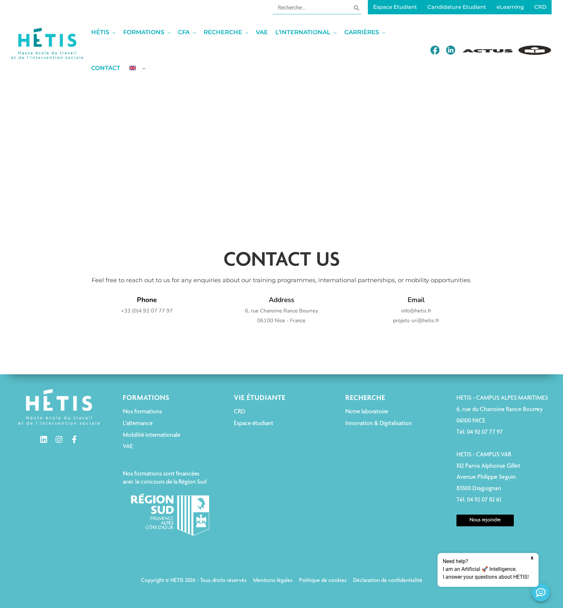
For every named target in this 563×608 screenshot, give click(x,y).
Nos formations (142, 412)
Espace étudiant (253, 424)
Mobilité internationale (151, 435)
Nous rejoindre (485, 520)
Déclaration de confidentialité (387, 581)
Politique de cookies (323, 581)
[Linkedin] (44, 439)
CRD (239, 412)
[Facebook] (74, 439)
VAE (128, 447)
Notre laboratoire (366, 412)
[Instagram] (59, 439)
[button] (112, 32)
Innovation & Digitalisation (378, 424)
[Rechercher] (356, 7)
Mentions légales (273, 581)
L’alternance (137, 424)
